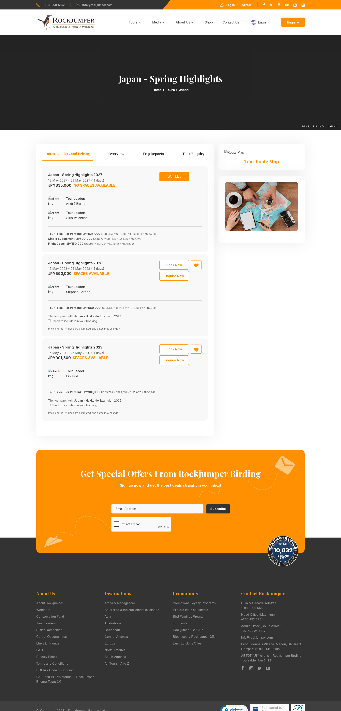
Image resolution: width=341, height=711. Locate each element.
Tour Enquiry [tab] (193, 153)
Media (157, 22)
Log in (230, 5)
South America (115, 656)
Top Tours (180, 623)
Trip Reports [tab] (153, 153)
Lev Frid (72, 376)
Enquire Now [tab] (174, 276)
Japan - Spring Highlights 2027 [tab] (75, 175)
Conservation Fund (50, 616)
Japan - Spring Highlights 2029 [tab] (75, 347)
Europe (110, 643)
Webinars (43, 609)
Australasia (113, 623)
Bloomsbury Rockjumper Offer (195, 636)
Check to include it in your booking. (75, 321)
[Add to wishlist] (196, 264)
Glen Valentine (76, 218)
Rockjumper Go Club (188, 630)
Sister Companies (49, 630)
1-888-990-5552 (53, 5)
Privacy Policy (46, 656)
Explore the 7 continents (190, 609)
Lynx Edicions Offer (187, 643)
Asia (108, 616)
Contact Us (231, 22)
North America (115, 650)
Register (245, 5)
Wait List (174, 177)
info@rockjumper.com (97, 5)
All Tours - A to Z (117, 663)
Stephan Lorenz (78, 292)
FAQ (39, 650)
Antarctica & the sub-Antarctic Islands (132, 609)
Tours (134, 22)
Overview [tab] (116, 153)
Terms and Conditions (52, 663)
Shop (209, 22)
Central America (116, 636)
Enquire (293, 22)
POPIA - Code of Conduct (55, 670)
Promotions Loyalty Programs (194, 603)
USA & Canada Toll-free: (259, 605)
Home (157, 90)
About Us (183, 22)
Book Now (174, 265)
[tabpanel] (125, 293)
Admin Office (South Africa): (261, 628)
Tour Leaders (46, 623)
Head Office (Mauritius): (258, 616)
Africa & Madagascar (120, 603)
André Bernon (76, 204)
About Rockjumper (49, 603)
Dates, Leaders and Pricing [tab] (67, 153)
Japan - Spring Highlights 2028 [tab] (75, 263)
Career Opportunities (51, 636)
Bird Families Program (189, 616)
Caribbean (112, 630)
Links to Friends (47, 643)
